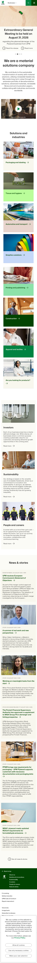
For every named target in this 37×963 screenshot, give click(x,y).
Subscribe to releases (8, 913)
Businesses (11, 3)
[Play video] (18, 109)
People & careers (14, 884)
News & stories (13, 887)
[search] (18, 8)
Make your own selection (18, 956)
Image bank (6, 910)
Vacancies (5, 908)
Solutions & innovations (16, 877)
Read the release (12, 48)
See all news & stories (19, 859)
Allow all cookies (18, 945)
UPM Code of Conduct (9, 898)
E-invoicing (5, 893)
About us (12, 875)
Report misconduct (8, 901)
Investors (12, 882)
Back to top (7, 871)
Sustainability (13, 879)
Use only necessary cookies (18, 950)
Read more (29, 48)
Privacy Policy (19, 938)
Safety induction (7, 896)
